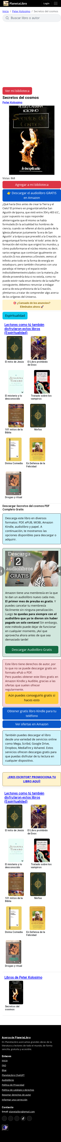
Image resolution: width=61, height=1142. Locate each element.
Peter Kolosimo (21, 11)
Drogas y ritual (13, 497)
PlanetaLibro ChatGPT (13, 1075)
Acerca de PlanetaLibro (16, 1037)
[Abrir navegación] (55, 3)
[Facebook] (10, 1118)
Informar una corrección (14, 1099)
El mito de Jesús (14, 361)
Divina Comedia (14, 463)
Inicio (6, 11)
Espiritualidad (15, 315)
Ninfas (38, 429)
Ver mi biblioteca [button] (17, 91)
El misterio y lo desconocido (13, 397)
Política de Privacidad (13, 1084)
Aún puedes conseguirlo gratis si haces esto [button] (31, 697)
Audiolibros (8, 1079)
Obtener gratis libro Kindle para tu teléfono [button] (31, 713)
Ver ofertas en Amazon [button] (31, 724)
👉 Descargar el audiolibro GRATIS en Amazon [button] (31, 195)
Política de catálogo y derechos (18, 1089)
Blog (4, 1070)
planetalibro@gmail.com (22, 1111)
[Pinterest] (29, 1118)
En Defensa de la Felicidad (35, 465)
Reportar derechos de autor (16, 1094)
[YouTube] (4, 1118)
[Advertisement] (30, 54)
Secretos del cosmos (12, 1008)
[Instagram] (16, 1118)
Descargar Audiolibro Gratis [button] (32, 649)
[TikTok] (23, 1118)
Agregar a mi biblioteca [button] (31, 184)
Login (46, 3)
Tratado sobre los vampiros (41, 397)
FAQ (4, 1065)
